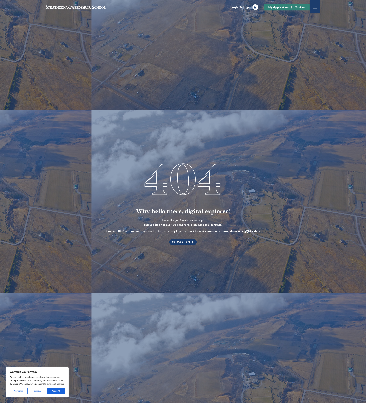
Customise (18, 391)
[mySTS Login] (255, 7)
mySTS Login (241, 7)
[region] (37, 382)
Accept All (56, 391)
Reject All (37, 391)
